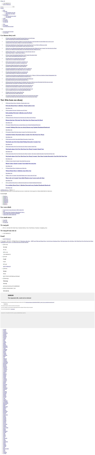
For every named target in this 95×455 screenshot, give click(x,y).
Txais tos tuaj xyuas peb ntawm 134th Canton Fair (13, 209)
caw (4, 211)
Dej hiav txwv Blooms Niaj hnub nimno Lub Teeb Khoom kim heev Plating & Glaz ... (23, 49)
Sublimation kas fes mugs (6, 242)
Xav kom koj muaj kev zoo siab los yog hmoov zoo (16, 63)
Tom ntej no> (5, 189)
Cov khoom (5, 14)
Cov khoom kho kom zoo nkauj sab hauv (19, 242)
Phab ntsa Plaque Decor (41, 241)
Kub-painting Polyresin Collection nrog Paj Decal (19, 113)
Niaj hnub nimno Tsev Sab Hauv (67, 241)
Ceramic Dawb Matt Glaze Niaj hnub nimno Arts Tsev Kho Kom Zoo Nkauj (21, 96)
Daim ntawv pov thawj (10, 13)
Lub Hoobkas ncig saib (10, 12)
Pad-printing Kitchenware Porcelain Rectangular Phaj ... (17, 79)
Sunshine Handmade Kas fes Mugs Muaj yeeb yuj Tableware (18, 69)
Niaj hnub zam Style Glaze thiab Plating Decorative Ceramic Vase (23, 141)
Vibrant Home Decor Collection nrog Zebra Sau (18, 170)
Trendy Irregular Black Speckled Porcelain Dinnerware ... (17, 39)
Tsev (4, 10)
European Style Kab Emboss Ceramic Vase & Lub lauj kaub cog (19, 86)
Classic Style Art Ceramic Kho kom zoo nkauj (15, 59)
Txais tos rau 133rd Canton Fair (9, 214)
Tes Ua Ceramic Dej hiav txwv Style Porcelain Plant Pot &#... (18, 90)
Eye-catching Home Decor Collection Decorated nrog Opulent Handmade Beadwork (28, 185)
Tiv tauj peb (5, 21)
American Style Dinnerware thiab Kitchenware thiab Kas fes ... (18, 76)
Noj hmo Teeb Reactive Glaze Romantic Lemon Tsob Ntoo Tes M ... (20, 46)
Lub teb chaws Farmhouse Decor (53, 241)
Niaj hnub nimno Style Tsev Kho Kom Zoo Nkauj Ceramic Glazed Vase (25, 149)
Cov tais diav (8, 17)
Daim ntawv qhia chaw (25, 241)
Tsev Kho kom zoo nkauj (11, 16)
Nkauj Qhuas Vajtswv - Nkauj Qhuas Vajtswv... (15, 52)
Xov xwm (5, 19)
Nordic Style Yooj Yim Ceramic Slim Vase (14, 93)
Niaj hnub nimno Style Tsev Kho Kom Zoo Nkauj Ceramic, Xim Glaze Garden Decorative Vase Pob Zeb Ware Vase (36, 156)
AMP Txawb (33, 241)
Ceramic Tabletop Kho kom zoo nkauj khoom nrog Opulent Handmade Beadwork (28, 127)
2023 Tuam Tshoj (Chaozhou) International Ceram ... (14, 212)
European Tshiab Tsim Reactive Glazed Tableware (16, 66)
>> (8, 189)
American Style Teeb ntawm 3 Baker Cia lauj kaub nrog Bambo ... (19, 42)
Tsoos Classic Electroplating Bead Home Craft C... (16, 56)
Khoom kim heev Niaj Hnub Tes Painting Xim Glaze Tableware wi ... (20, 83)
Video (4, 18)
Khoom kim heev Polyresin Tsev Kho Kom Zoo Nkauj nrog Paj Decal (24, 120)
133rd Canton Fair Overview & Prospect (11, 213)
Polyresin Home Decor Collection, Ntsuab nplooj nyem (20, 105)
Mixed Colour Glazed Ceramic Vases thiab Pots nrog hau (21, 163)
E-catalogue (5, 20)
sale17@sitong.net (7, 238)
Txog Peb (5, 11)
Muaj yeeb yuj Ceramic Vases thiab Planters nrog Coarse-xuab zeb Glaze (25, 178)
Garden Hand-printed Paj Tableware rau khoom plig (16, 73)
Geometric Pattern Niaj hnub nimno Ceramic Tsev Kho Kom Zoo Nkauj (25, 134)
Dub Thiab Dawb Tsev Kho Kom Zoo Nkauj (84, 241)
